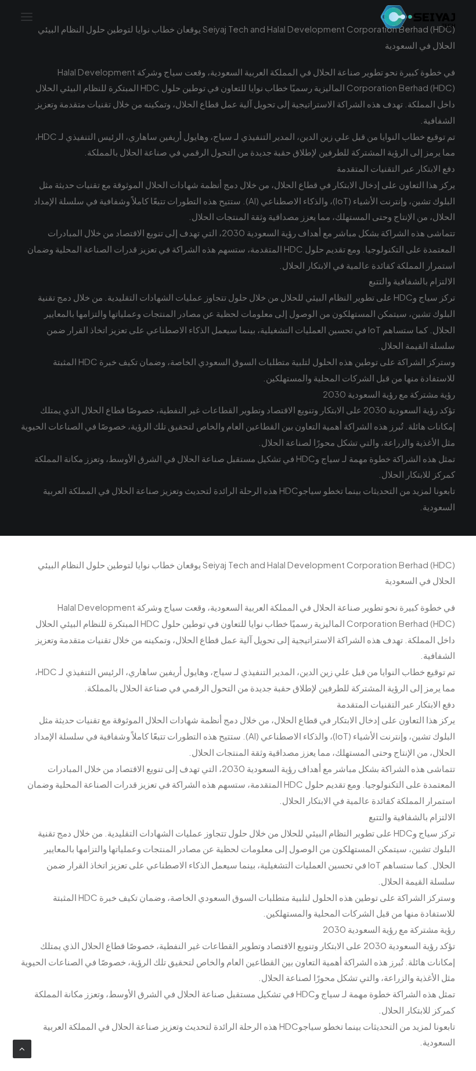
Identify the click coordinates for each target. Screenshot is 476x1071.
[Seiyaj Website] (418, 16)
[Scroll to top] (22, 1047)
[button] (26, 17)
